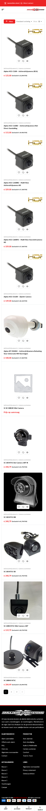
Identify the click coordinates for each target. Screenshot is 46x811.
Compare (23, 61)
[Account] (17, 807)
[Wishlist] (29, 807)
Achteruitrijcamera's (11, 68)
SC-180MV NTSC (10, 680)
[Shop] (6, 807)
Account (17, 809)
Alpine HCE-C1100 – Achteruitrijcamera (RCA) (21, 71)
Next (22, 692)
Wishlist (29, 809)
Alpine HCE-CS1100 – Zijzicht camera (17, 297)
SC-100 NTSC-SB (10, 572)
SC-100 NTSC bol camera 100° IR (16, 463)
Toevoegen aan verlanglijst (19, 61)
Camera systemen (25, 68)
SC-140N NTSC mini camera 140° (16, 626)
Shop (5, 809)
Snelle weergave (27, 61)
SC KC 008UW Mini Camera (14, 408)
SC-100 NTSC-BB (10, 517)
